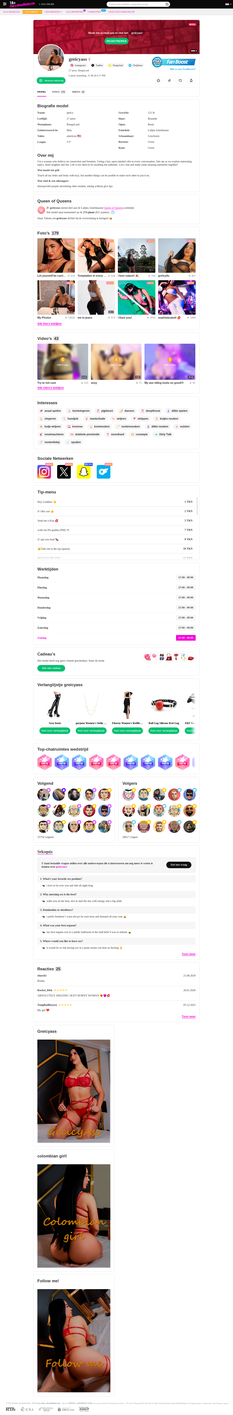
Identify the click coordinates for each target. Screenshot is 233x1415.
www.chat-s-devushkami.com (48, 1403)
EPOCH (72, 1403)
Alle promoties (74, 12)
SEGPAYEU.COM (85, 1403)
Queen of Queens (113, 207)
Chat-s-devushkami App (121, 12)
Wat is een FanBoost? (183, 69)
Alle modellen (11, 12)
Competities (94, 12)
